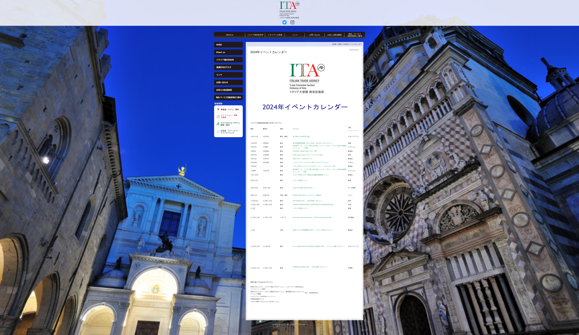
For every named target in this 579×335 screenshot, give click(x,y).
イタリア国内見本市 (255, 35)
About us (229, 35)
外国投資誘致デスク (257, 299)
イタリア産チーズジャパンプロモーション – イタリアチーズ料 (314, 166)
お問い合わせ (314, 35)
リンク (295, 35)
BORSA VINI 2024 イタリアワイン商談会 (307, 195)
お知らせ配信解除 (334, 35)
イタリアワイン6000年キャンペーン (262, 296)
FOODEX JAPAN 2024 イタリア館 (305, 151)
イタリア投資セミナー (300, 180)
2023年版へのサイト (314, 201)
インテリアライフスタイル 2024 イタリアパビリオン (311, 162)
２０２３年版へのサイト (324, 230)
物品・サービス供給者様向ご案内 (355, 35)
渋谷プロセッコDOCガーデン (303, 159)
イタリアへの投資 (275, 35)
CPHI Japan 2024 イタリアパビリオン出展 (308, 155)
